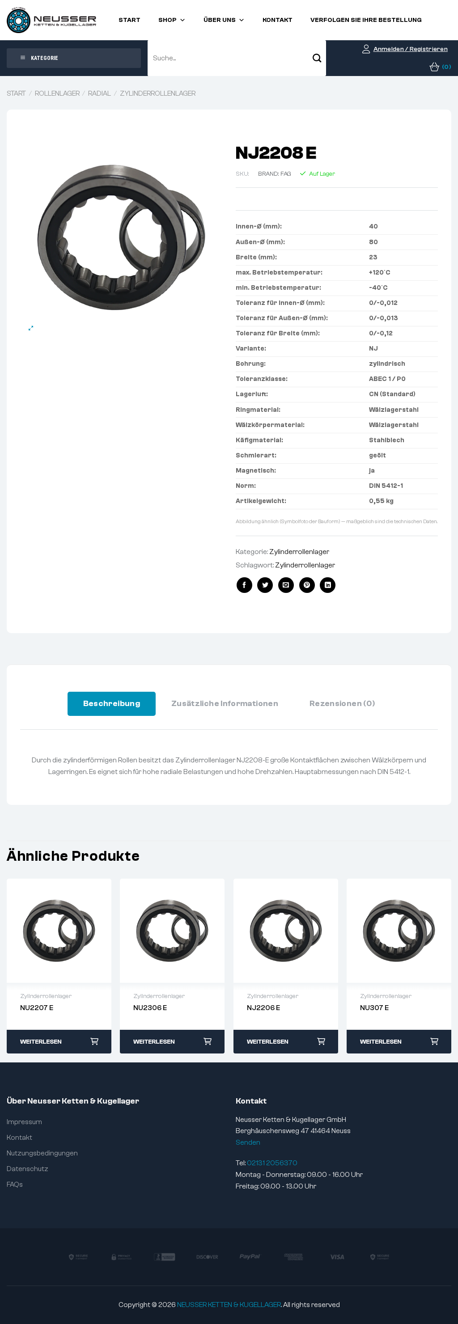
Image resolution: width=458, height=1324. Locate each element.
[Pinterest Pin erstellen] (307, 585)
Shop (167, 20)
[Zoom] (31, 328)
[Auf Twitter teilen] (265, 585)
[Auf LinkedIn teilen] (327, 585)
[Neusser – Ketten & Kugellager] (51, 20)
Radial (99, 93)
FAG (285, 174)
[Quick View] (59, 930)
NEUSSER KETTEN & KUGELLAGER (229, 1305)
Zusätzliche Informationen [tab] (224, 703)
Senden (248, 1142)
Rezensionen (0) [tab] (342, 703)
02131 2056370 (272, 1163)
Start (129, 20)
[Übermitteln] (317, 58)
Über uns (220, 20)
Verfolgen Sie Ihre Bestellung (366, 20)
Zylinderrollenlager (157, 93)
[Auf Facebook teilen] (244, 585)
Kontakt (278, 20)
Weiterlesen (40, 1041)
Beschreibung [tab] (111, 703)
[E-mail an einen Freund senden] (286, 585)
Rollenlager (57, 93)
